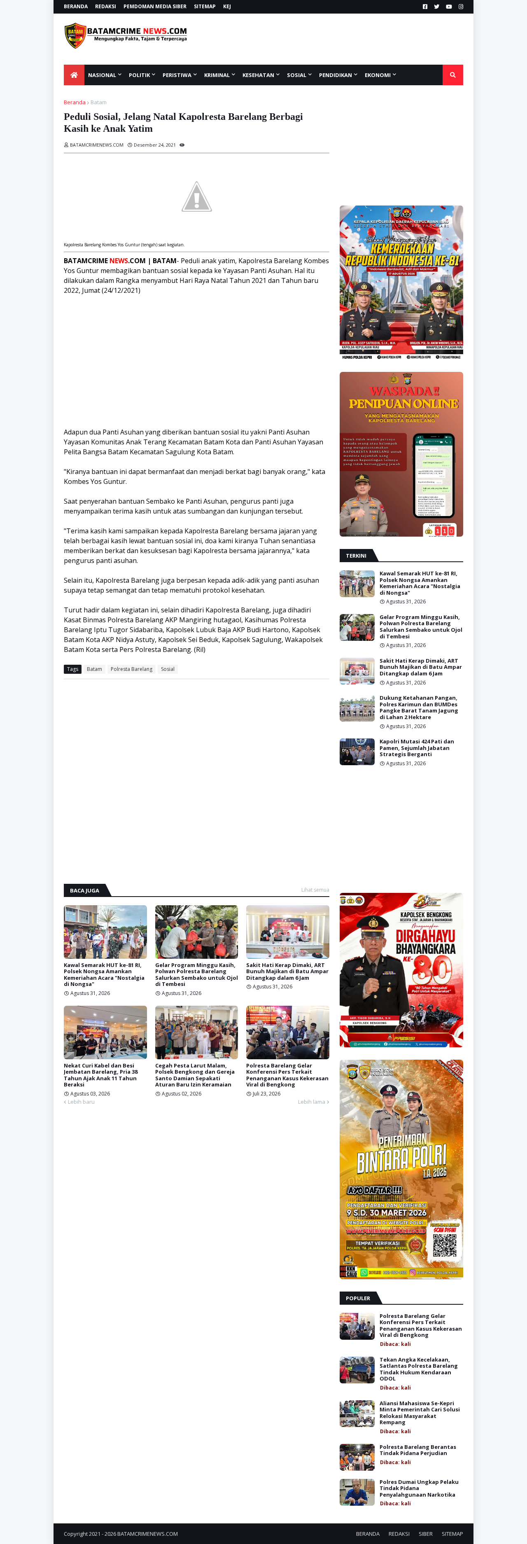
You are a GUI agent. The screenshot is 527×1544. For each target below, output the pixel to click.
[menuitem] (74, 75)
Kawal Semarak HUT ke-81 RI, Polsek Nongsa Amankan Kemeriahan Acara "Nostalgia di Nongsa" (104, 975)
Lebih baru (81, 1101)
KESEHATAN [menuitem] (258, 75)
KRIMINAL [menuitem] (217, 75)
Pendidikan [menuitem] (335, 75)
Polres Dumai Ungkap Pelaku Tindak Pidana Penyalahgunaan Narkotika (419, 1488)
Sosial (168, 669)
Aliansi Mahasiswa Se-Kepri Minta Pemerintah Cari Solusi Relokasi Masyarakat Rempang (420, 1413)
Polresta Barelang (131, 669)
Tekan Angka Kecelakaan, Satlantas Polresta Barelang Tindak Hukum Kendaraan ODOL (419, 1369)
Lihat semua (315, 889)
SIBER (426, 1533)
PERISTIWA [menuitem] (177, 75)
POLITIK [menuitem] (139, 75)
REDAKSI (105, 6)
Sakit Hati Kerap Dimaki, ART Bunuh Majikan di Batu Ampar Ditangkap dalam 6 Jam (287, 971)
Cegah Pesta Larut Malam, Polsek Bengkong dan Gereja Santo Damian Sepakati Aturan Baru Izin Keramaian (195, 1075)
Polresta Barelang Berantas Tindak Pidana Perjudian (418, 1450)
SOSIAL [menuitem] (296, 75)
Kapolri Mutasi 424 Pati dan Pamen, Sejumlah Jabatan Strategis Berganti (417, 748)
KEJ (227, 6)
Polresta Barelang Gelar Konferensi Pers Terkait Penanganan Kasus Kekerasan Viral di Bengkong (287, 1075)
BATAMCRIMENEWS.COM (147, 1533)
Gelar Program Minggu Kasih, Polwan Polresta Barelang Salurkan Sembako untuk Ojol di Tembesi (196, 975)
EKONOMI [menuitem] (378, 75)
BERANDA (76, 6)
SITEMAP (205, 6)
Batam (99, 102)
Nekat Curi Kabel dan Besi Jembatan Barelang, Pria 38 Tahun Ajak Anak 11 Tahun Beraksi (101, 1075)
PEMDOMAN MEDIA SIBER (155, 6)
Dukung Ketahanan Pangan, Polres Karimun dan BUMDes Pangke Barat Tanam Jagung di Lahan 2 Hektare (419, 707)
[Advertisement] (340, 39)
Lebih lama (311, 1101)
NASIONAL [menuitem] (102, 75)
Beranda (75, 102)
